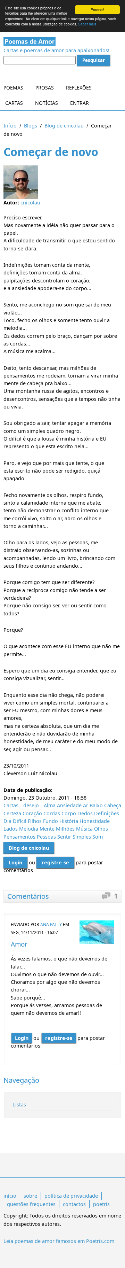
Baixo (96, 805)
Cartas (14, 103)
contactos (74, 1204)
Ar (85, 805)
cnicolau (30, 202)
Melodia (28, 828)
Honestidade (95, 821)
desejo (31, 805)
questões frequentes (31, 1204)
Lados (10, 828)
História (68, 821)
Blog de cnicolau (64, 125)
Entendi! (97, 9)
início (9, 1195)
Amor (19, 944)
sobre (30, 1195)
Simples (82, 836)
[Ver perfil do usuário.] (97, 932)
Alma (50, 805)
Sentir (64, 836)
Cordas (51, 813)
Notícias (46, 103)
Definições (106, 813)
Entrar (79, 103)
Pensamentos (19, 836)
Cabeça (112, 805)
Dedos (85, 813)
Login (15, 862)
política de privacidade (71, 1195)
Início (10, 125)
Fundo (50, 821)
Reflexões (79, 87)
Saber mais (87, 23)
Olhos (101, 828)
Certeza (12, 813)
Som (97, 836)
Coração (32, 813)
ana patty (51, 924)
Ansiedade (69, 805)
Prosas (44, 87)
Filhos (35, 821)
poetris (101, 1204)
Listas (19, 1104)
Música (84, 828)
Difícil (19, 821)
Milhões (65, 828)
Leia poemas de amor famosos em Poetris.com (58, 1241)
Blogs (30, 125)
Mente (47, 828)
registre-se (55, 862)
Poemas (13, 87)
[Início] (62, 41)
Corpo (68, 813)
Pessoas (46, 836)
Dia (7, 821)
